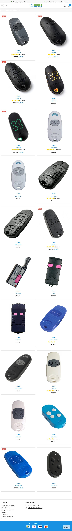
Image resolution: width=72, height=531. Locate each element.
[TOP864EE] (18, 416)
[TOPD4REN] (18, 127)
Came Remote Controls (12, 10)
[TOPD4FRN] (54, 80)
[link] (18, 2)
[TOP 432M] (18, 319)
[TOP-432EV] (54, 175)
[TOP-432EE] (18, 31)
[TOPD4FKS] (54, 464)
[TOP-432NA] (54, 127)
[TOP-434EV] (18, 224)
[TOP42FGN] (54, 31)
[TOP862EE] (54, 367)
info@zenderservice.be (35, 508)
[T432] (54, 272)
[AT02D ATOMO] (54, 319)
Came (18, 50)
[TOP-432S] (18, 272)
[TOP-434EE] (54, 224)
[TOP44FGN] (18, 77)
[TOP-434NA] (18, 175)
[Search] (7, 6)
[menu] (2, 6)
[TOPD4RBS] (54, 416)
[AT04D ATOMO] (18, 464)
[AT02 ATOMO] (18, 367)
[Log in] (65, 6)
